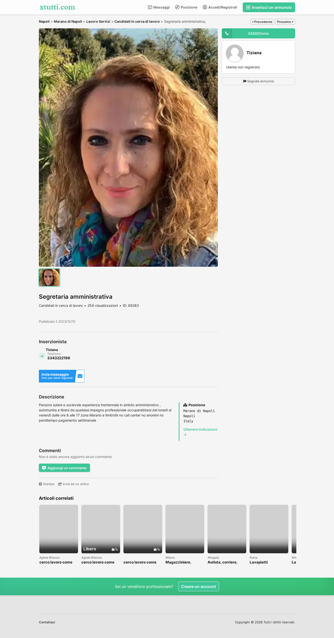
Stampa (48, 484)
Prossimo (284, 22)
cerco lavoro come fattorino (55, 562)
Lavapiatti (259, 562)
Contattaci (47, 622)
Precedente (263, 22)
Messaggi (161, 7)
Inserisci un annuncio (271, 7)
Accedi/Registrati (222, 7)
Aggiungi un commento (67, 468)
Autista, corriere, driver (222, 562)
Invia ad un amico (75, 484)
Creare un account (198, 586)
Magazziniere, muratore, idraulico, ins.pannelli (183, 562)
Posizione (188, 7)
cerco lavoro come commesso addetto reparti (98, 562)
